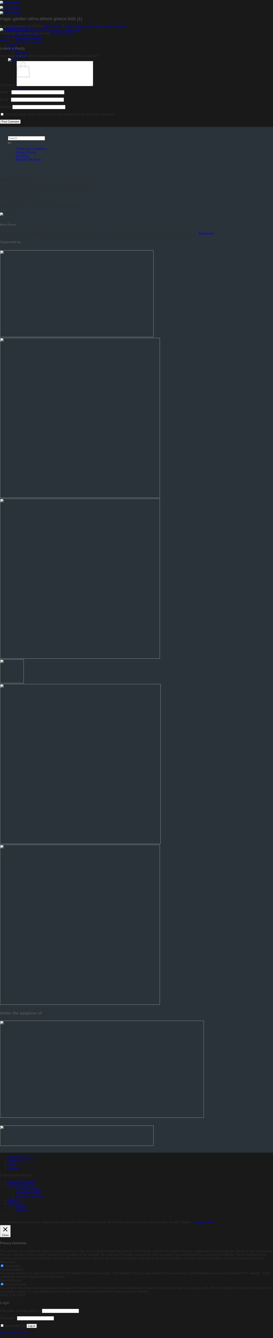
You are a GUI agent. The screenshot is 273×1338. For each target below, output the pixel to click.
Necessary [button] (7, 1262)
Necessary (12, 1266)
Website (6, 107)
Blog (11, 45)
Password (8, 1318)
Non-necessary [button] (11, 1280)
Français (22, 1210)
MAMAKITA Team (28, 159)
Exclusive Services (29, 41)
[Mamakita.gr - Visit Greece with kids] (10, 8)
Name (5, 92)
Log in (31, 1325)
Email (5, 99)
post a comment (62, 33)
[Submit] (9, 143)
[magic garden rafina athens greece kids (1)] (41, 29)
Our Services (17, 1161)
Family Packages (28, 1189)
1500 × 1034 (53, 26)
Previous (8, 37)
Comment (8, 85)
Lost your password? (14, 1333)
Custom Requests (28, 38)
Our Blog (22, 156)
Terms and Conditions (31, 149)
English (21, 52)
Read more (206, 233)
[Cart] (12, 59)
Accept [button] (174, 1222)
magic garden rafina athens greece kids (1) (96, 26)
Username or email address (20, 1310)
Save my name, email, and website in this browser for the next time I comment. (60, 114)
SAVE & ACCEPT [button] (13, 1295)
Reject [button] (185, 1222)
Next (5, 40)
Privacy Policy (26, 152)
